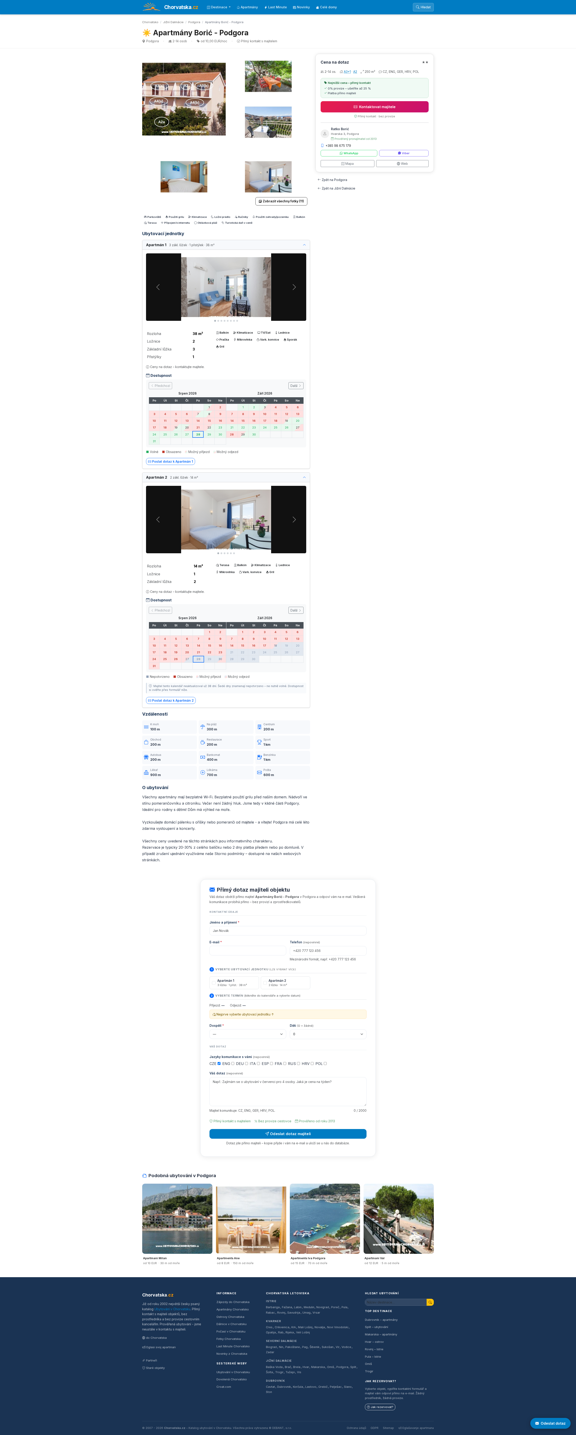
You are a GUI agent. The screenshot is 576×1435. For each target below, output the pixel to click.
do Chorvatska (156, 1337)
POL (319, 1063)
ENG (226, 1063)
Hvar (306, 1367)
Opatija (271, 1332)
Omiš (330, 1367)
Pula (344, 1307)
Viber (406, 153)
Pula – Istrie (373, 1356)
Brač (288, 1367)
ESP (266, 1063)
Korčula (298, 1386)
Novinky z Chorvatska (231, 1353)
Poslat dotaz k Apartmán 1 (172, 461)
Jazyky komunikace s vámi (239, 1057)
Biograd (271, 1347)
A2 (355, 72)
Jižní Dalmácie (173, 22)
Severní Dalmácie (281, 1341)
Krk (293, 1327)
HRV (306, 1063)
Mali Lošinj (305, 1327)
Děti (301, 1025)
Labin (298, 1307)
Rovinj (281, 1312)
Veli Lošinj (303, 1332)
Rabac (270, 1312)
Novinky (303, 7)
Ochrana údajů (356, 1428)
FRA (279, 1063)
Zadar (270, 1352)
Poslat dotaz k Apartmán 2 (173, 700)
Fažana (287, 1307)
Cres (269, 1327)
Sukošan (327, 1347)
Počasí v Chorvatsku (230, 1331)
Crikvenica (282, 1327)
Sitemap (388, 1428)
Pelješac (336, 1386)
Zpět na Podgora (334, 180)
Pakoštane (292, 1347)
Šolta (269, 1372)
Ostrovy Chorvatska (230, 1317)
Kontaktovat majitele (377, 107)
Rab (281, 1332)
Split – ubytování (376, 1327)
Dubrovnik (284, 1386)
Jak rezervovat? (382, 1407)
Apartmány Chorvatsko (232, 1309)
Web (404, 163)
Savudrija (293, 1312)
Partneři (151, 1360)
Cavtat (270, 1386)
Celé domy (328, 7)
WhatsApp (351, 153)
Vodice (346, 1347)
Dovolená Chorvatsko (231, 1379)
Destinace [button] (219, 7)
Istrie (271, 1301)
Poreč (335, 1307)
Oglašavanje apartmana (418, 1428)
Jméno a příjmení (224, 922)
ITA (253, 1063)
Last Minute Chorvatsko (233, 1346)
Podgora (194, 22)
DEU (240, 1063)
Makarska (318, 1367)
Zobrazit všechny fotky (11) (283, 201)
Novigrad (322, 1307)
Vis (299, 1372)
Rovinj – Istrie (374, 1349)
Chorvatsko (150, 22)
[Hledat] (430, 1302)
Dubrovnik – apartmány (381, 1319)
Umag (306, 1312)
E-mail (215, 942)
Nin (281, 1347)
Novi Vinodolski (337, 1327)
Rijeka (290, 1332)
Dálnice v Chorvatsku (231, 1324)
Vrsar (316, 1312)
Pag (305, 1347)
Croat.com (223, 1386)
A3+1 (347, 72)
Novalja (320, 1327)
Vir (338, 1347)
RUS (292, 1063)
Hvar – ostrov (374, 1341)
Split (353, 1367)
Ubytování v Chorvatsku (172, 1309)
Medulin (309, 1307)
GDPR (374, 1428)
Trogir (279, 1372)
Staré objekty (155, 1368)
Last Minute (277, 7)
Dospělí (216, 1025)
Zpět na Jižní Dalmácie (338, 188)
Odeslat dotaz (553, 1423)
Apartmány (249, 7)
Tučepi (290, 1372)
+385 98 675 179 (338, 145)
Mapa (349, 163)
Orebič (323, 1386)
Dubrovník (275, 1380)
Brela (296, 1367)
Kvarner (273, 1321)
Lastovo (310, 1386)
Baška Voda (274, 1367)
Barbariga (273, 1307)
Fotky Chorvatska (228, 1339)
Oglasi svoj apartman (161, 1347)
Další (294, 386)
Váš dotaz (226, 1073)
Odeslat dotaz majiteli (290, 1133)
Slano (348, 1386)
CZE (213, 1063)
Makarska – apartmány (381, 1334)
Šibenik (315, 1347)
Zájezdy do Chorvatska (233, 1302)
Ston (269, 1392)
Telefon (305, 942)
